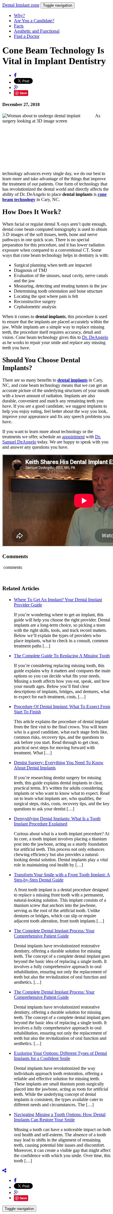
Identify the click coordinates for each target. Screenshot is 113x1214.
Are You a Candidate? (34, 20)
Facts (18, 25)
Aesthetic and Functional (36, 31)
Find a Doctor (26, 36)
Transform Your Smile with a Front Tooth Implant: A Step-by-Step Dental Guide (62, 877)
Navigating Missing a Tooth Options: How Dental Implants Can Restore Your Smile (59, 1117)
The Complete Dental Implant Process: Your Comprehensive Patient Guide (54, 933)
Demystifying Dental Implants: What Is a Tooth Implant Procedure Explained (57, 821)
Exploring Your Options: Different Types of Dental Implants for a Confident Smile (60, 1056)
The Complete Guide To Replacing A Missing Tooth (62, 655)
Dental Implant (20, 5)
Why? (19, 15)
